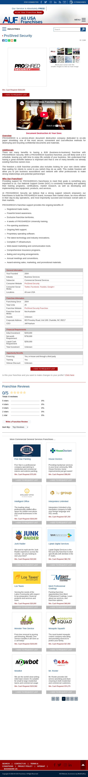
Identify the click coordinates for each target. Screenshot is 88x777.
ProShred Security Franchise (36, 308)
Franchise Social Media (13, 313)
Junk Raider (19, 544)
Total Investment (12, 347)
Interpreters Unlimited (58, 501)
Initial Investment (13, 333)
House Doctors (55, 459)
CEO (8, 323)
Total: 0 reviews (10, 396)
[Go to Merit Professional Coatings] (61, 578)
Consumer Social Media (13, 288)
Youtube (43, 287)
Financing (10, 356)
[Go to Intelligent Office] (27, 493)
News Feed (60, 2)
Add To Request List (16, 95)
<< (53, 699)
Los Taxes (19, 586)
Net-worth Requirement (11, 337)
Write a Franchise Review (17, 422)
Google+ (50, 287)
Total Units (10, 305)
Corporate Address (14, 320)
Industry (9, 277)
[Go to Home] (22, 24)
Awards (9, 317)
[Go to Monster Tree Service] (27, 620)
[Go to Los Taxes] (27, 578)
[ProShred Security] (27, 86)
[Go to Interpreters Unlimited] (61, 493)
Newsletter (64, 2)
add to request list (27, 480)
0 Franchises (80, 2)
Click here (69, 375)
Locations (10, 292)
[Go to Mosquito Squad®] (61, 620)
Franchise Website (14, 308)
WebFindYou (82, 774)
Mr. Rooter (53, 671)
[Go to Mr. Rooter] (61, 662)
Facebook (35, 287)
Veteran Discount (13, 363)
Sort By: (6, 427)
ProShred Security (32, 284)
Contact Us (20, 764)
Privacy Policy (25, 766)
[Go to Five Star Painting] (27, 450)
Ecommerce (72, 774)
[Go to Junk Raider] (27, 535)
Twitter (27, 287)
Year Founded (12, 274)
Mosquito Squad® (57, 628)
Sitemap (41, 766)
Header (83, 765)
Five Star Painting (22, 459)
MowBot (18, 671)
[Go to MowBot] (27, 662)
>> (76, 699)
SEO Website (63, 774)
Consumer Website (14, 284)
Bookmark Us (10, 769)
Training (9, 360)
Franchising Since (13, 302)
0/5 (5, 393)
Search (6, 764)
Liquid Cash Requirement (11, 343)
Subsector (10, 280)
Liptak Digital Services (59, 544)
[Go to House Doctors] (61, 450)
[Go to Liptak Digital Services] (61, 535)
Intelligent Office (21, 501)
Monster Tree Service (24, 628)
